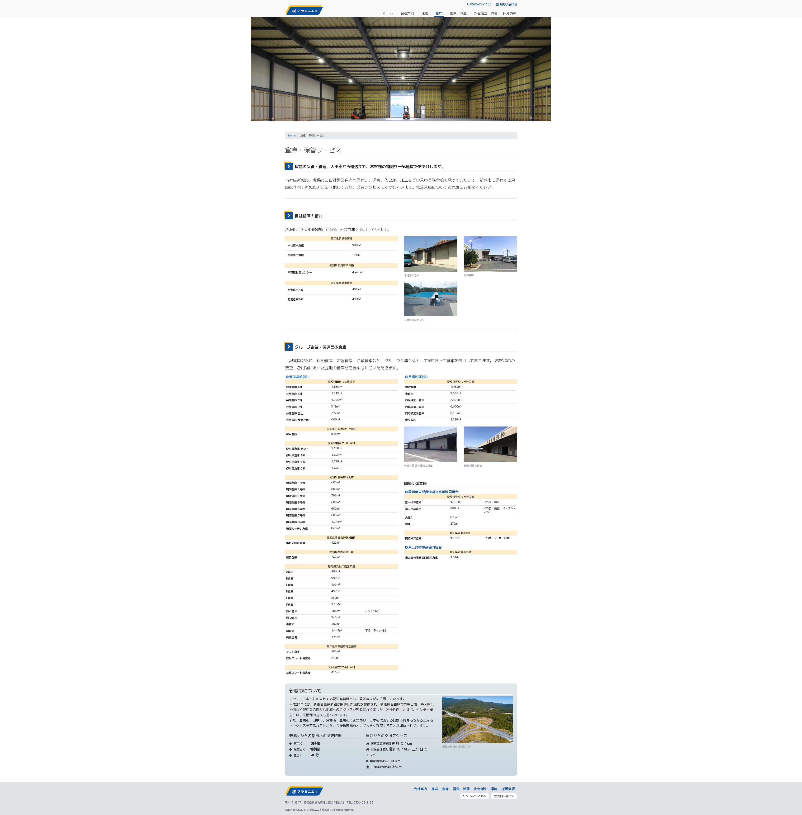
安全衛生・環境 (485, 12)
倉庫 (439, 12)
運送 (424, 12)
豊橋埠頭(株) (418, 376)
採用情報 (509, 12)
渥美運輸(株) (299, 376)
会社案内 (407, 12)
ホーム (388, 12)
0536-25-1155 (480, 4)
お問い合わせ (508, 4)
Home (292, 135)
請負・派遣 (458, 12)
